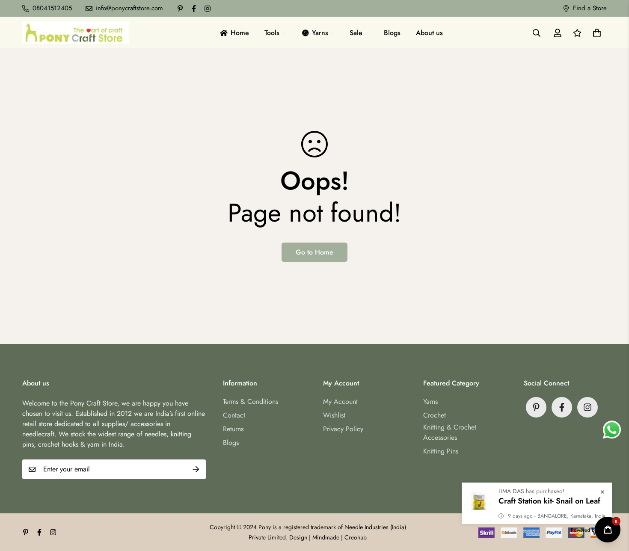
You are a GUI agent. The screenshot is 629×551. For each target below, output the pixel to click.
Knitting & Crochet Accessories (449, 432)
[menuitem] (234, 32)
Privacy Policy (343, 429)
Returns (233, 429)
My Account (340, 401)
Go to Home (314, 252)
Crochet (434, 415)
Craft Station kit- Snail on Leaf (549, 501)
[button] (595, 33)
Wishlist (334, 415)
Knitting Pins (440, 451)
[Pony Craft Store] (75, 32)
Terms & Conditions (250, 401)
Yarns (430, 401)
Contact (234, 415)
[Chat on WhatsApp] (612, 430)
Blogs (231, 442)
